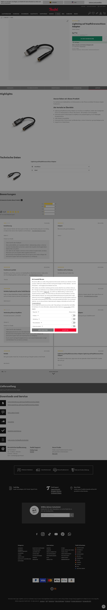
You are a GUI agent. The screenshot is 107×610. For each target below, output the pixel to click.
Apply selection (42, 330)
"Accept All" (48, 297)
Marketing (35, 319)
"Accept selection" (36, 303)
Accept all (65, 330)
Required (35, 312)
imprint (33, 308)
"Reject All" (46, 291)
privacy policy (67, 307)
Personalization (36, 322)
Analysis (35, 315)
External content (37, 326)
